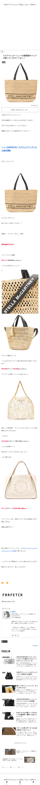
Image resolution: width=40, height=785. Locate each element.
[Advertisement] (20, 30)
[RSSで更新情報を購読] (18, 635)
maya (13, 611)
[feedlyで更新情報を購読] (15, 635)
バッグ (5, 641)
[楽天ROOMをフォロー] (13, 635)
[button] (36, 442)
